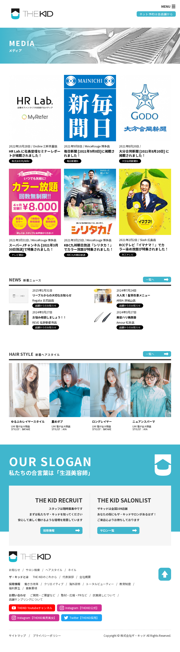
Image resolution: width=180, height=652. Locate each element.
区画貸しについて (104, 595)
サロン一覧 (107, 530)
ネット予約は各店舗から (156, 14)
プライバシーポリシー (47, 635)
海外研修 (74, 584)
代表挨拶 (68, 577)
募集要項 (31, 588)
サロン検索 (33, 570)
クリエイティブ (54, 584)
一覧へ (150, 279)
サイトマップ (17, 635)
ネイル (72, 570)
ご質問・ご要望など (42, 595)
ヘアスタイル (53, 570)
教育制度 (125, 584)
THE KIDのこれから (45, 577)
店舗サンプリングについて (26, 599)
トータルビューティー (100, 584)
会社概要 (85, 577)
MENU (165, 6)
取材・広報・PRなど (74, 595)
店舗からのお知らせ (45, 305)
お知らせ (14, 570)
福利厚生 (14, 588)
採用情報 (48, 530)
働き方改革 (31, 584)
